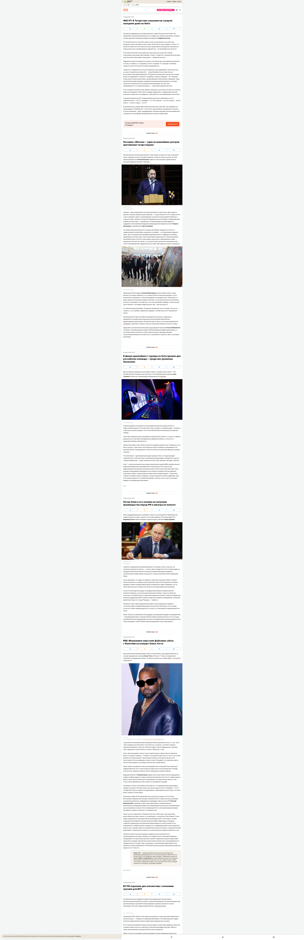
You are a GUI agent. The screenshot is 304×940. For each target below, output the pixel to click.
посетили (152, 327)
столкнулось (149, 843)
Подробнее (78, 936)
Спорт (124, 486)
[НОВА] (165, 10)
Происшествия (126, 870)
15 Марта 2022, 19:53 (128, 17)
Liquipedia (163, 376)
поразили (140, 619)
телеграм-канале (160, 906)
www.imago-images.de (148, 739)
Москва (134, 5)
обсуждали (126, 324)
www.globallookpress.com (158, 739)
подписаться (172, 124)
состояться (154, 796)
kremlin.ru (128, 563)
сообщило (149, 614)
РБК (169, 658)
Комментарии (152, 133)
